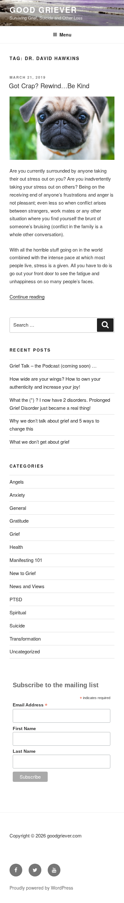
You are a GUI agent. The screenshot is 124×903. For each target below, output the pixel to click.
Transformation (25, 638)
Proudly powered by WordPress (41, 887)
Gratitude (19, 520)
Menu (65, 34)
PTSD (16, 599)
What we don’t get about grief (39, 441)
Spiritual (18, 612)
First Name (24, 728)
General (18, 507)
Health (16, 546)
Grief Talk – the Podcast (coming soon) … (53, 365)
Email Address (30, 705)
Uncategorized (25, 651)
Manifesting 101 (26, 560)
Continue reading (27, 296)
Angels (17, 481)
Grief (15, 533)
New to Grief (23, 573)
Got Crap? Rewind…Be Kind (49, 85)
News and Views (27, 586)
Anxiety (17, 494)
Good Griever (43, 9)
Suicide (17, 625)
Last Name (24, 751)
